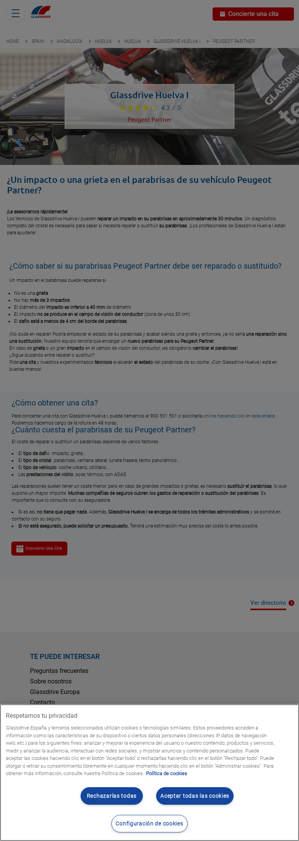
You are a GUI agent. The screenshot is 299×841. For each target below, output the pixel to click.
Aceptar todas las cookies (194, 796)
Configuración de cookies (149, 823)
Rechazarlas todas (112, 796)
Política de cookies (166, 773)
